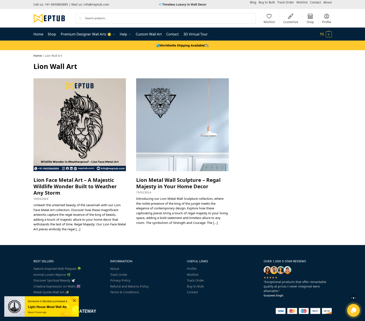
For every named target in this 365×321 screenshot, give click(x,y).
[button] (326, 34)
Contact (192, 292)
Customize (290, 22)
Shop (310, 22)
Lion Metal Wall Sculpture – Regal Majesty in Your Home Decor (178, 183)
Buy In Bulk (195, 286)
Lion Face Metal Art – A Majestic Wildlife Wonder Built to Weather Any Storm (75, 186)
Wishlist (269, 22)
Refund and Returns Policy (129, 286)
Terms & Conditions (124, 292)
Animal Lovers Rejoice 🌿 (52, 274)
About (114, 268)
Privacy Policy (120, 280)
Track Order (118, 274)
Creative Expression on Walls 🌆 (57, 286)
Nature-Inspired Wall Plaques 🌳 (57, 268)
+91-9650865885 (56, 4)
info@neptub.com (96, 4)
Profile (326, 22)
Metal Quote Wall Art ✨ (51, 292)
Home (37, 56)
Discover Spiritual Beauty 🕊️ (54, 280)
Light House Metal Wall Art (47, 307)
